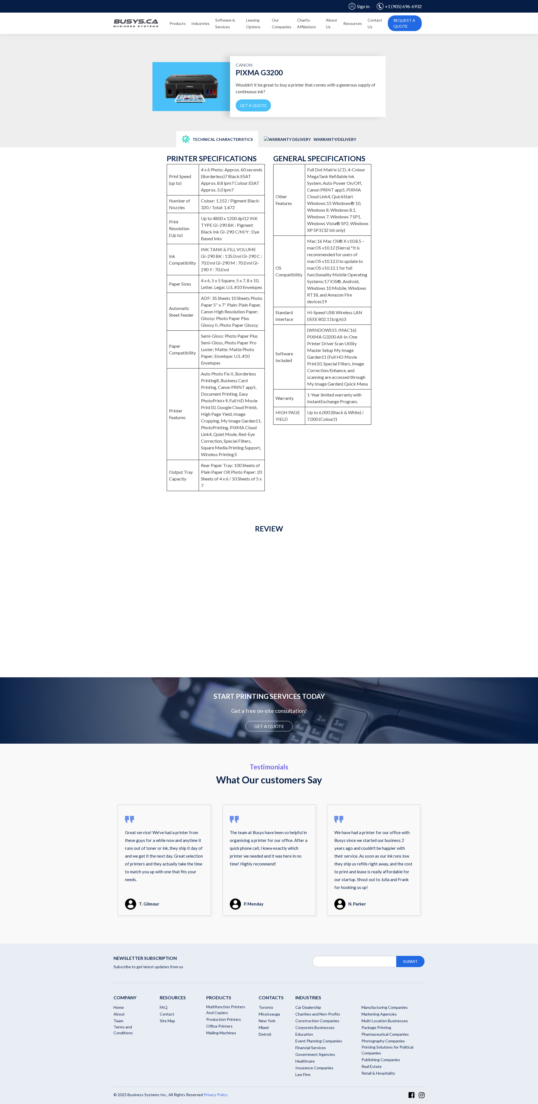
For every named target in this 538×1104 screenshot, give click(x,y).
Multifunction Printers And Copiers (225, 1009)
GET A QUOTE (269, 726)
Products (178, 23)
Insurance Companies (314, 1067)
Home (118, 1007)
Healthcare (305, 1061)
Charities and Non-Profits (317, 1014)
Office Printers (219, 1026)
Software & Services (225, 23)
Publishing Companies (380, 1059)
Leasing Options (253, 23)
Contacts (271, 997)
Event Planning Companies (318, 1040)
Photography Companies (383, 1040)
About (119, 1014)
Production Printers (223, 1019)
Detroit (265, 1034)
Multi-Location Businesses (384, 1020)
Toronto (266, 1007)
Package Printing (376, 1027)
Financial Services (310, 1047)
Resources (352, 23)
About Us (331, 23)
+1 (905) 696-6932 (403, 6)
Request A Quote (404, 23)
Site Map (167, 1020)
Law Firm (302, 1074)
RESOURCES (173, 997)
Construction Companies (317, 1020)
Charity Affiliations (306, 23)
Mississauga (269, 1014)
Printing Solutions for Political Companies (387, 1050)
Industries (200, 23)
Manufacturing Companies (384, 1007)
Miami (264, 1027)
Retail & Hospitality (378, 1073)
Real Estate (371, 1066)
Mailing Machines (221, 1032)
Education (304, 1034)
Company (124, 997)
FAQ (164, 1007)
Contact (167, 1014)
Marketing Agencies (379, 1014)
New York (267, 1020)
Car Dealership (308, 1007)
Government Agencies (315, 1054)
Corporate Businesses (315, 1027)
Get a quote (253, 105)
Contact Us (375, 23)
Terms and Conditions (123, 1029)
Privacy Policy (216, 1094)
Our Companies (281, 23)
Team (118, 1020)
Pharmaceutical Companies (385, 1034)
